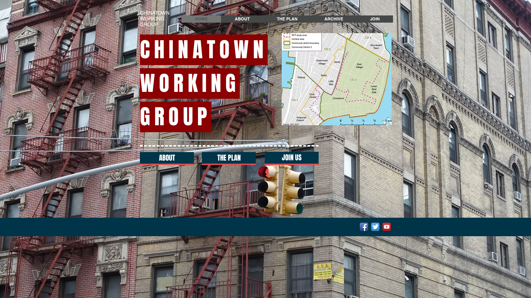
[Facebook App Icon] (364, 227)
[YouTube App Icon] (386, 227)
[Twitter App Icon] (375, 227)
